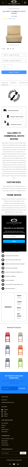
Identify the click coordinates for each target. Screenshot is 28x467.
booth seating (13, 201)
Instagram (6, 414)
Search (3, 427)
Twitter (5, 411)
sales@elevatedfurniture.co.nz (8, 402)
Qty (5, 66)
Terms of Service (5, 429)
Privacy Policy (4, 442)
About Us (3, 425)
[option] (14, 32)
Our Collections (5, 423)
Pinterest (5, 416)
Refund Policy (4, 440)
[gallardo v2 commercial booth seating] (14, 103)
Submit (23, 453)
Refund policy (4, 431)
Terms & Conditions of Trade (7, 438)
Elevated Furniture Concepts (13, 460)
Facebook (6, 409)
